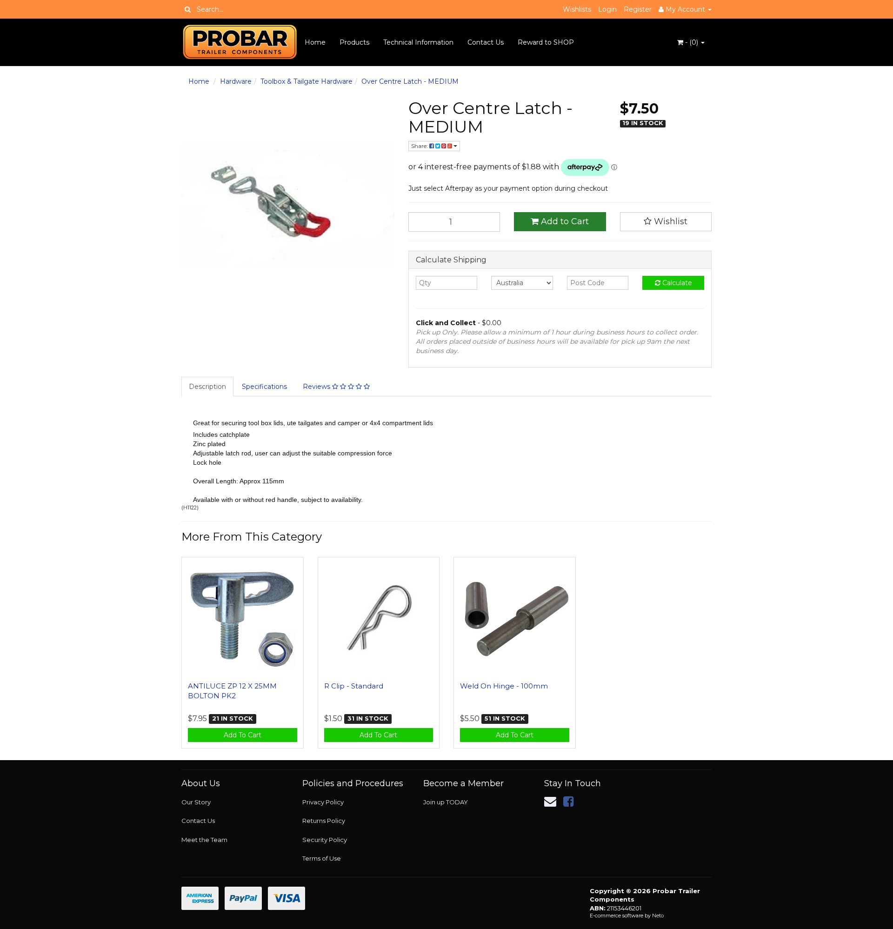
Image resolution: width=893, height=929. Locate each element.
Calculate (676, 283)
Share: (420, 145)
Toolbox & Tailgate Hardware (306, 81)
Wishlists (577, 9)
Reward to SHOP (546, 42)
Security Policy (324, 839)
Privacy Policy (323, 802)
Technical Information (418, 42)
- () (691, 42)
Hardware (236, 81)
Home (315, 42)
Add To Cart (242, 735)
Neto (658, 915)
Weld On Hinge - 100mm (504, 686)
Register (638, 9)
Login (607, 9)
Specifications (264, 386)
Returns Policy (323, 820)
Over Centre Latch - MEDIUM (410, 81)
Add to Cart (564, 221)
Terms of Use (321, 858)
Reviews (317, 386)
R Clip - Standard (353, 686)
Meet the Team (204, 839)
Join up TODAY (445, 802)
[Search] (187, 9)
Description (207, 386)
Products (354, 42)
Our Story (196, 802)
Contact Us (485, 42)
